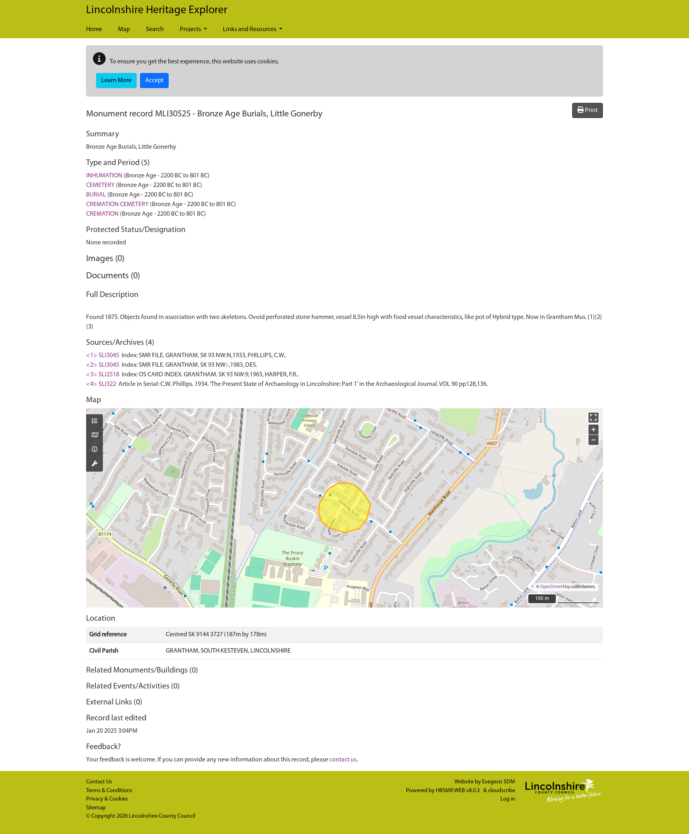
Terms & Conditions (109, 791)
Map (124, 29)
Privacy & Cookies (107, 799)
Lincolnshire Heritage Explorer (156, 10)
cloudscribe (501, 791)
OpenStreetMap (555, 587)
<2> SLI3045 (102, 365)
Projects (191, 29)
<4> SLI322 (101, 384)
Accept (154, 80)
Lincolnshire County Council (162, 816)
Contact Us (99, 782)
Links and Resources (250, 29)
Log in (507, 799)
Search (155, 29)
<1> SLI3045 (102, 355)
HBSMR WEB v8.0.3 (458, 791)
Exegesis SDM (498, 782)
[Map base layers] (94, 436)
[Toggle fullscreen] (593, 418)
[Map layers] (94, 422)
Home (94, 29)
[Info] (94, 450)
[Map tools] (94, 464)
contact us (342, 760)
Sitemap (96, 808)
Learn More (116, 80)
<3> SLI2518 (102, 375)
